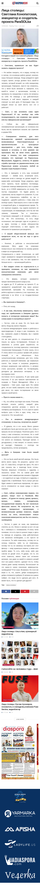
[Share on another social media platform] (34, 591)
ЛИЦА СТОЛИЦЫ (8, 627)
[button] (20, 752)
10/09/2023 (5, 26)
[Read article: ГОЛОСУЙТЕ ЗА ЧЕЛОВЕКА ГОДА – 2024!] (20, 653)
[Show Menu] (2, 3)
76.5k (12, 637)
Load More (20, 719)
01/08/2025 (5, 672)
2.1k (11, 712)
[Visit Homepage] (19, 3)
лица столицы (11, 585)
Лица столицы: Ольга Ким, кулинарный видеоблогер (19, 632)
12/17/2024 (5, 712)
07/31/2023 (5, 637)
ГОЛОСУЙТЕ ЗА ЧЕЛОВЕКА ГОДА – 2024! (20, 669)
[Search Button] (37, 3)
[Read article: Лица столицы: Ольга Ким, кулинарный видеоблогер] (20, 615)
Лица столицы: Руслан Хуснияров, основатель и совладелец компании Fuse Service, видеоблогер (20, 707)
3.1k (11, 672)
